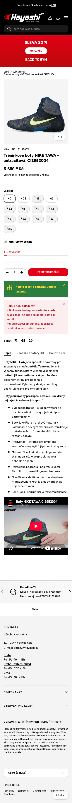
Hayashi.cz (62, 728)
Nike (6, 149)
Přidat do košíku (48, 272)
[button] (58, 18)
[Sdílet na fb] (23, 340)
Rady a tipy (9, 790)
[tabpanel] (36, 458)
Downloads (9, 794)
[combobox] (36, 28)
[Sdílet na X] (16, 340)
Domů (6, 71)
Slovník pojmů (39, 790)
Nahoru (36, 609)
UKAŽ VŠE (36, 50)
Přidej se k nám (57, 790)
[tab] (7, 353)
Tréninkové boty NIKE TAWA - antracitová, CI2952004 (29, 74)
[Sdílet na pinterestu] (30, 340)
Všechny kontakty (15, 634)
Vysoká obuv (19, 71)
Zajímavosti (23, 790)
